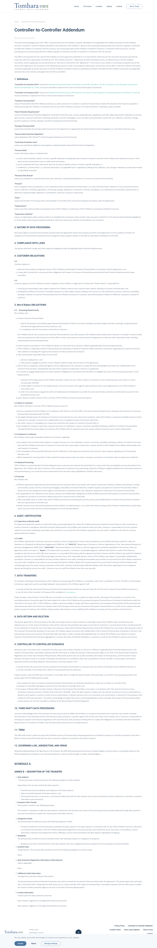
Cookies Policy (115, 930)
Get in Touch (134, 6)
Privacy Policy (119, 926)
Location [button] (99, 6)
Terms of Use (148, 930)
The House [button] (87, 6)
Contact (119, 6)
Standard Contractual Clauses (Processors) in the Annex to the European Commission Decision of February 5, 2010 (92, 93)
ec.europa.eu (70, 592)
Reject (33, 943)
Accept (20, 943)
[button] (78, 932)
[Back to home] (31, 6)
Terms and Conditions (132, 930)
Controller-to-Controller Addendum (140, 926)
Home (76, 6)
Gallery (109, 6)
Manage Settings (50, 943)
